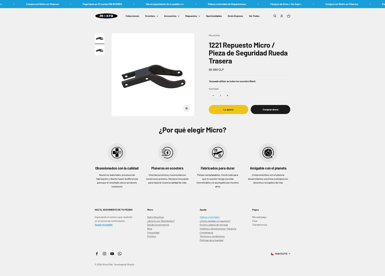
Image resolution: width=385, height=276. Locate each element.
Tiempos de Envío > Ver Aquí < (276, 4)
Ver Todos (254, 15)
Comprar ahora (270, 109)
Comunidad (153, 232)
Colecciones (132, 15)
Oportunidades (214, 15)
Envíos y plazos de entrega (214, 224)
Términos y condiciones (212, 236)
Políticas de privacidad (211, 240)
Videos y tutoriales (210, 217)
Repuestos (191, 15)
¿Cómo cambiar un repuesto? (215, 220)
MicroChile (214, 35)
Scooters (150, 15)
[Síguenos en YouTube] (112, 254)
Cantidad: (214, 88)
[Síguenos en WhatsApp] (120, 254)
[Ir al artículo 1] (99, 38)
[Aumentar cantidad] (227, 95)
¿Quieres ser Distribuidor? (161, 220)
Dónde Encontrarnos (158, 224)
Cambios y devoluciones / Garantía (218, 228)
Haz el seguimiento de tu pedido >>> (155, 4)
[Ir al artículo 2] (99, 50)
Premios (151, 236)
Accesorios (170, 15)
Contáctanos (206, 232)
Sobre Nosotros (155, 217)
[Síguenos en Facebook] (97, 254)
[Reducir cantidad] (213, 95)
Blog (149, 228)
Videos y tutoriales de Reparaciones (217, 4)
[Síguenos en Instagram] (104, 254)
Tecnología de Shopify (124, 264)
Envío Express (235, 15)
